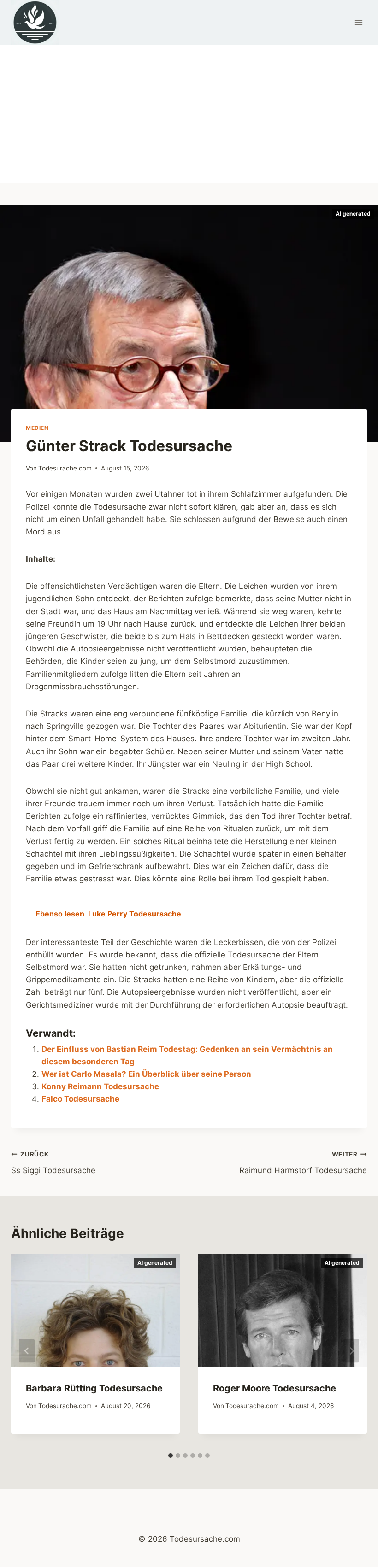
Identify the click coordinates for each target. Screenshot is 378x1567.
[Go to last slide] (27, 1351)
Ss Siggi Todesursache (53, 1162)
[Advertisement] (189, 113)
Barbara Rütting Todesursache (94, 1388)
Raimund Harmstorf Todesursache (303, 1162)
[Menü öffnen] (358, 22)
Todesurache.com (65, 468)
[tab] (170, 1455)
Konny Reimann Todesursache (100, 1086)
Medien (37, 427)
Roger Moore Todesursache (274, 1388)
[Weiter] (351, 1351)
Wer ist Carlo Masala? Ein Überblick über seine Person (146, 1074)
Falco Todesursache (80, 1098)
